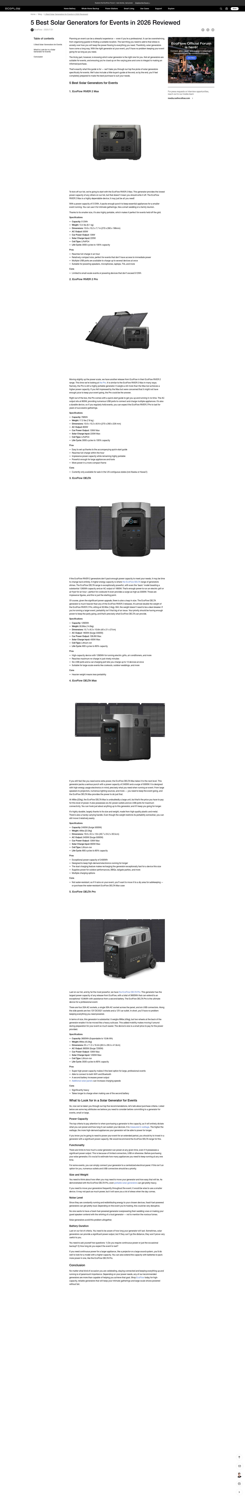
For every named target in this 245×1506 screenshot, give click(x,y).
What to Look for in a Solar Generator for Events (44, 51)
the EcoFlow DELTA (131, 582)
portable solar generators (125, 1183)
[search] (221, 8)
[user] (226, 8)
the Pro (102, 382)
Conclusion (38, 57)
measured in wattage (139, 1127)
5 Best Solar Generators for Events (48, 44)
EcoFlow (140, 1277)
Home (33, 14)
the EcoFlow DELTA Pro (129, 992)
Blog (40, 14)
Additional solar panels (82, 1081)
